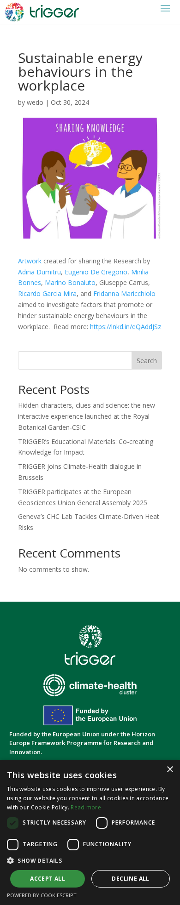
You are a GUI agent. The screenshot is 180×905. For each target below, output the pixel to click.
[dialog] (90, 832)
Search (147, 360)
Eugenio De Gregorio (96, 272)
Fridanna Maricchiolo (124, 293)
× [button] (169, 769)
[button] (90, 860)
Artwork (30, 260)
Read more (86, 807)
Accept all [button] (47, 878)
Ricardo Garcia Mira (47, 293)
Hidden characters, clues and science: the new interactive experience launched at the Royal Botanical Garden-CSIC (86, 416)
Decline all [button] (130, 878)
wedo (35, 102)
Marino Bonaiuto (70, 282)
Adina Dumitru (39, 272)
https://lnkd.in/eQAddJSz (125, 326)
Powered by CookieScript (42, 895)
